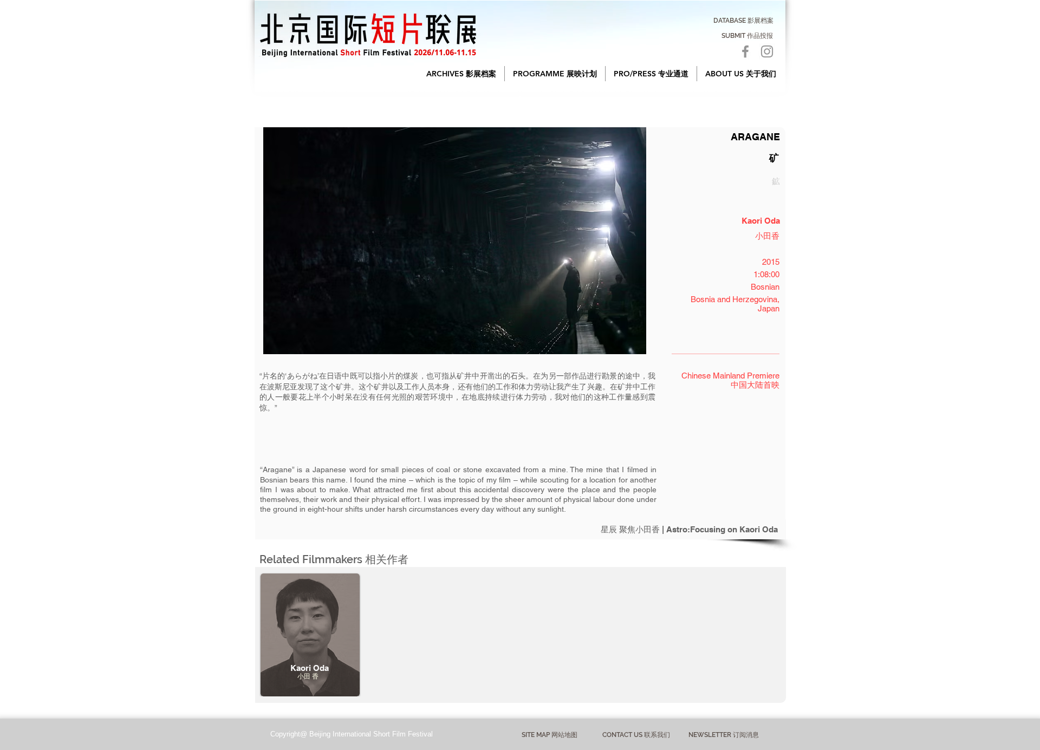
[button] (461, 73)
